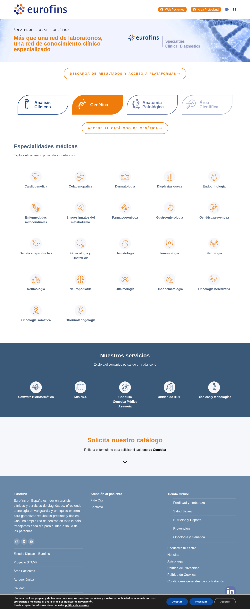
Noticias (173, 555)
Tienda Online (178, 494)
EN (227, 9)
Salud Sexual (182, 511)
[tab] (36, 180)
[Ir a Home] (40, 9)
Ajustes (225, 602)
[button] (125, 462)
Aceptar (177, 602)
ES (234, 9)
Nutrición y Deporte (187, 520)
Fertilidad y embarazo (189, 503)
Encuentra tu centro (181, 548)
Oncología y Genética (189, 537)
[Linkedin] (24, 541)
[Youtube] (31, 541)
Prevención (181, 528)
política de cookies (77, 605)
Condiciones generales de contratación (195, 581)
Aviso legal (175, 561)
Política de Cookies (181, 575)
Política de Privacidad (183, 568)
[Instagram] (17, 541)
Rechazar (201, 602)
